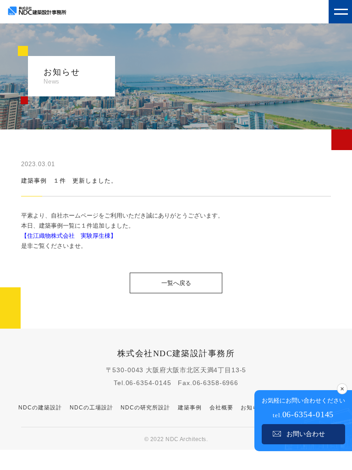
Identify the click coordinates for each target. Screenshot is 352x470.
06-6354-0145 (148, 382)
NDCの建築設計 (40, 407)
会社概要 (221, 407)
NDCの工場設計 (91, 407)
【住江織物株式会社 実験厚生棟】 (68, 235)
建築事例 (190, 407)
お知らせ (252, 407)
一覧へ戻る (176, 283)
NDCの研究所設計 (145, 407)
